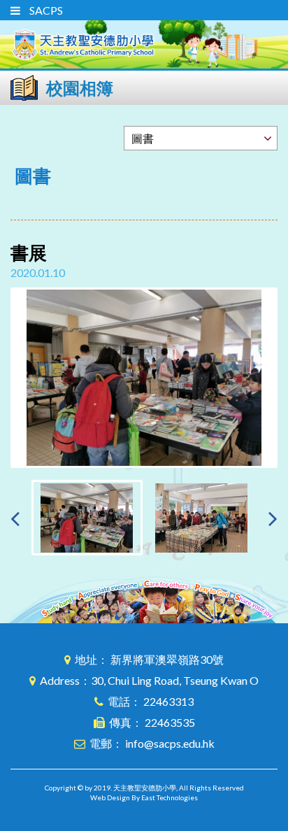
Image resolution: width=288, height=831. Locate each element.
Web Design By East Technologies (144, 797)
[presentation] (15, 518)
